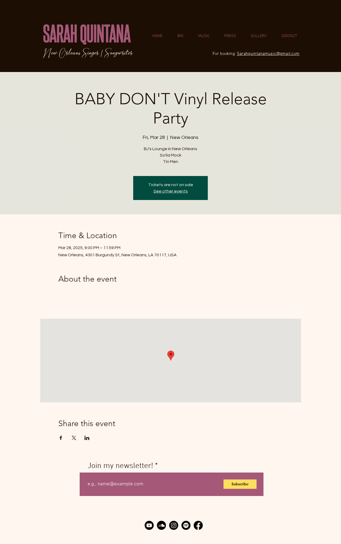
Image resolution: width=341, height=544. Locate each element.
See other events (170, 191)
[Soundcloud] (161, 525)
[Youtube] (149, 525)
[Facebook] (198, 525)
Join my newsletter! (120, 466)
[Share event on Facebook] (60, 438)
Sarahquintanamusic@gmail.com (268, 54)
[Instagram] (173, 525)
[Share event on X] (73, 438)
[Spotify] (185, 525)
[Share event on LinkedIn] (87, 438)
